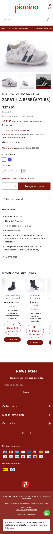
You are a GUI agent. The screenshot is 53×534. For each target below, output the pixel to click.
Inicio (4, 93)
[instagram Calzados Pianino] (22, 433)
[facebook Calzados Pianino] (30, 433)
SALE (11, 93)
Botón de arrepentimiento (26, 510)
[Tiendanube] (26, 514)
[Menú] (4, 8)
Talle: (6, 165)
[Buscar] (47, 19)
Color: (8, 154)
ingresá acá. (26, 507)
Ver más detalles (13, 142)
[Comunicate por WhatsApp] (46, 513)
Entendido (9, 528)
